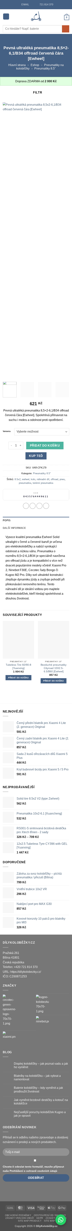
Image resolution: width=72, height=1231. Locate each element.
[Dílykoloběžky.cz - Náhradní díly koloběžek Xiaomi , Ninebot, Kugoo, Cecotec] (36, 16)
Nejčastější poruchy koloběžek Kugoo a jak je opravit (40, 1114)
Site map (49, 1221)
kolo (33, 479)
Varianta (7, 431)
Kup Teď (36, 455)
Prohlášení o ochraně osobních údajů (33, 1170)
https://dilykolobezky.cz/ (25, 971)
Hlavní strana (17, 65)
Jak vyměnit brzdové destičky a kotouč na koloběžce (41, 1101)
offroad (54, 479)
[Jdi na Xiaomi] (9, 1037)
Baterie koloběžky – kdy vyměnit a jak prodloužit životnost (38, 1089)
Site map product (30, 1221)
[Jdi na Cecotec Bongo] (9, 1010)
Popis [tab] (7, 520)
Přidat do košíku (45, 445)
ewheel (25, 479)
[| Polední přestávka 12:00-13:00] (33, 4)
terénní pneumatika (43, 483)
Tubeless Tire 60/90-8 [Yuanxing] (18, 666)
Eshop (35, 65)
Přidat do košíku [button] (18, 678)
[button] (6, 16)
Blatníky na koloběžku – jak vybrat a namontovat (37, 1077)
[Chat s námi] (60, 1219)
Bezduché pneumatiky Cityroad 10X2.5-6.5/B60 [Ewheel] (53, 668)
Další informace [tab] (14, 528)
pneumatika (25, 483)
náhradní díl (43, 479)
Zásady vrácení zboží (19, 1218)
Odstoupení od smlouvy (50, 1215)
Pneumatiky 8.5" (45, 68)
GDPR (39, 1218)
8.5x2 (17, 479)
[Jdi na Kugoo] (42, 1004)
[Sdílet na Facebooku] (33, 506)
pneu (62, 479)
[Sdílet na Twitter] (39, 506)
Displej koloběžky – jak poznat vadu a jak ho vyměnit (41, 1065)
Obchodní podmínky (18, 1215)
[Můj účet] (59, 17)
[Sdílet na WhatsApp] (26, 506)
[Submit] (65, 28)
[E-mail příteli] (46, 506)
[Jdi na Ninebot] (42, 1022)
